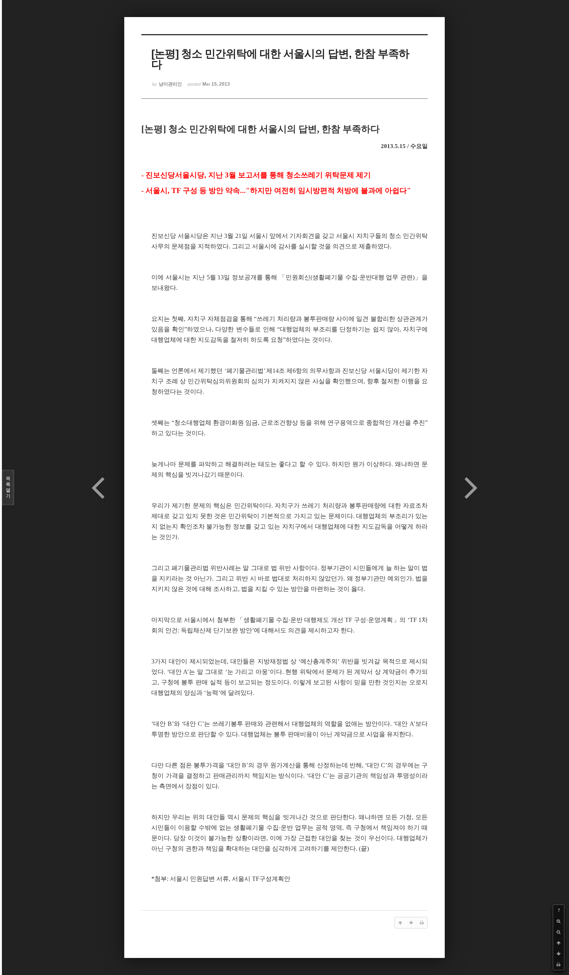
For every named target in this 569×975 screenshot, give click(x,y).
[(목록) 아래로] (558, 953)
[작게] (558, 932)
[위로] (558, 942)
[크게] (558, 921)
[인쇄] (558, 964)
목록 (8, 487)
